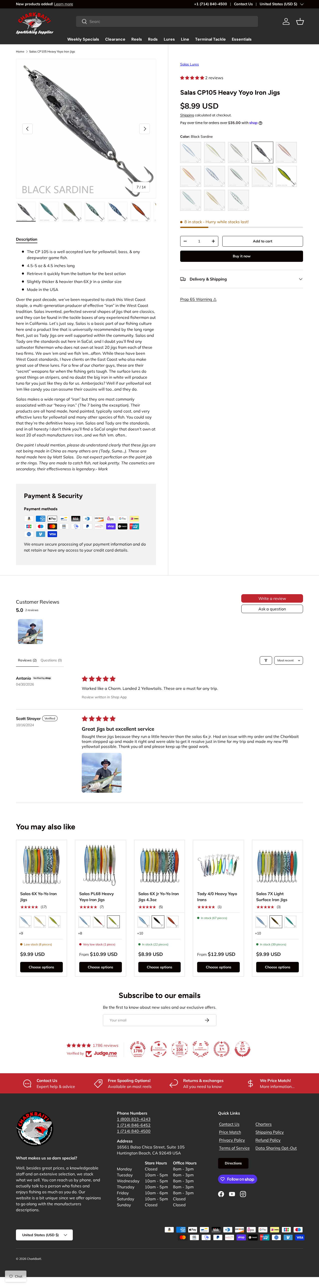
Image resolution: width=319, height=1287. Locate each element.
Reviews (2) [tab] (27, 660)
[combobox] (167, 21)
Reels (136, 39)
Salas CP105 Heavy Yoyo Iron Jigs (52, 51)
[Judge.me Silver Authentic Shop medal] (201, 1049)
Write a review (272, 598)
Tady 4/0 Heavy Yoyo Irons (217, 896)
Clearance (115, 39)
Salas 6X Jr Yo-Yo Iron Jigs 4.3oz (158, 896)
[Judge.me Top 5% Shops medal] (242, 1049)
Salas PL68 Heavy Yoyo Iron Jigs (96, 896)
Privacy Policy (232, 1140)
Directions (233, 1163)
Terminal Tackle (210, 39)
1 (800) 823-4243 (134, 1119)
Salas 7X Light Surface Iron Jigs (271, 896)
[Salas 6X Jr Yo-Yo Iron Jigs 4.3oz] (159, 865)
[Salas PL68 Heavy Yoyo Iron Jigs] (100, 865)
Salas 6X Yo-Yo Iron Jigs (38, 896)
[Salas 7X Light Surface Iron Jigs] (277, 865)
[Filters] (266, 660)
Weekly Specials (83, 39)
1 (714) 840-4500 (134, 1131)
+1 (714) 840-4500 (210, 4)
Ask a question (272, 608)
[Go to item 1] (30, 631)
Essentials (242, 39)
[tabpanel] (86, 360)
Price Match (230, 1132)
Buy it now (241, 256)
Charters (263, 1124)
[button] (300, 21)
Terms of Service (234, 1147)
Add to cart (262, 241)
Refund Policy (268, 1140)
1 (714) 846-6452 (134, 1125)
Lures (169, 39)
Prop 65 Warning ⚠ (198, 299)
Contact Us (243, 4)
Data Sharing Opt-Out (276, 1147)
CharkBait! (34, 1259)
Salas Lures (189, 64)
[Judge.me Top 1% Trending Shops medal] (222, 1049)
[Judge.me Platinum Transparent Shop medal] (159, 1049)
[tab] (26, 239)
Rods (153, 39)
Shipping (187, 115)
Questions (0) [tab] (51, 660)
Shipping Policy (269, 1132)
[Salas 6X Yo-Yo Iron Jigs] (41, 865)
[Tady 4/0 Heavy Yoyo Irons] (218, 865)
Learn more (63, 4)
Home (20, 51)
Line (185, 39)
